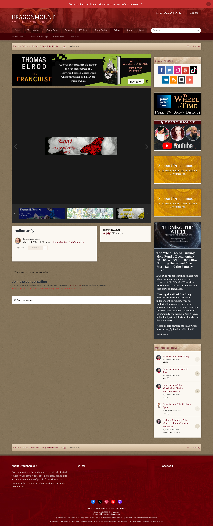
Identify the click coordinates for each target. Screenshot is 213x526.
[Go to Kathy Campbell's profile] (158, 421)
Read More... (163, 334)
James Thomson (172, 359)
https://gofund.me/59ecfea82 (178, 329)
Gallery (116, 30)
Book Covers (58, 36)
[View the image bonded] (42, 213)
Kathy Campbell (172, 429)
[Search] (198, 30)
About (130, 30)
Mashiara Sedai (33, 239)
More (141, 30)
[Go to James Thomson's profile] (158, 357)
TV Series (83, 30)
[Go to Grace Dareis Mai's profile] (158, 405)
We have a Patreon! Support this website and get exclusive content (104, 4)
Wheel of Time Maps (39, 36)
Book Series (101, 30)
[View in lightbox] (81, 146)
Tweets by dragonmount (89, 471)
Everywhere (186, 30)
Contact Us (113, 508)
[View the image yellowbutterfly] (139, 213)
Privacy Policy (101, 508)
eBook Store (52, 30)
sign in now (75, 285)
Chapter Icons (75, 36)
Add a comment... (24, 300)
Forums (68, 30)
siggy (107, 233)
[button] (15, 213)
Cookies (123, 508)
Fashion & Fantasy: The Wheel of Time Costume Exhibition (176, 423)
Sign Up (194, 12)
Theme (90, 508)
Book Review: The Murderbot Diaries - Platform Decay (174, 388)
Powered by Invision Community (106, 514)
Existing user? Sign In (169, 12)
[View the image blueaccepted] (90, 213)
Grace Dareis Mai (173, 410)
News (17, 30)
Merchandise (33, 30)
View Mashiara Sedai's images (68, 242)
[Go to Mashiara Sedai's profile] (18, 240)
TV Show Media (19, 36)
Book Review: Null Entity (176, 356)
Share (21, 248)
